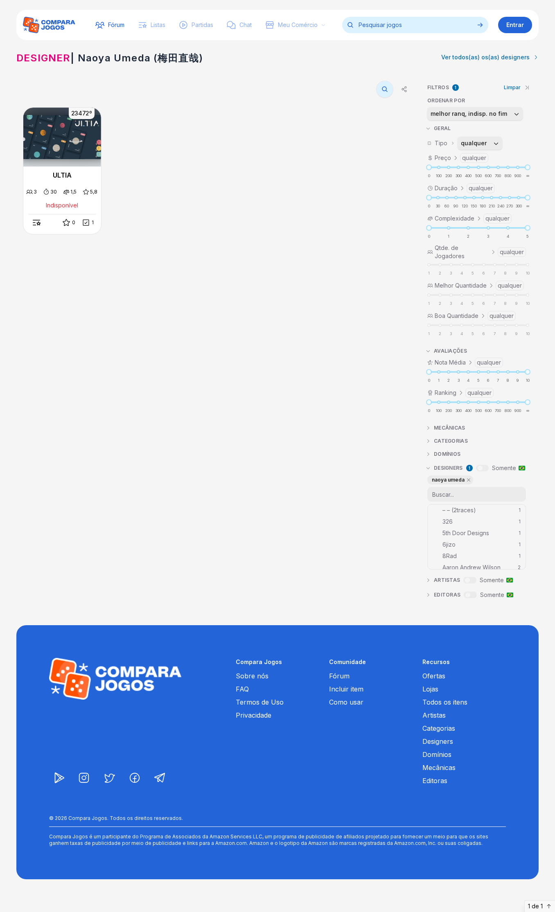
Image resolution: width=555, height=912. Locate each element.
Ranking (463, 392)
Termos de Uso (260, 702)
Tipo (461, 143)
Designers (437, 741)
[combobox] (475, 113)
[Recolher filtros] (527, 87)
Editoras (434, 781)
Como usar (346, 702)
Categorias (438, 728)
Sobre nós (252, 676)
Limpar (512, 87)
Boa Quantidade (474, 315)
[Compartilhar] (404, 89)
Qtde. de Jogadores (479, 251)
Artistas (434, 715)
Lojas (430, 689)
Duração (464, 188)
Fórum (339, 676)
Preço (460, 157)
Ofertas (433, 676)
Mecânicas (439, 767)
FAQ (242, 689)
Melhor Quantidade (478, 285)
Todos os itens (444, 702)
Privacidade (253, 715)
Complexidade (472, 218)
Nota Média (468, 362)
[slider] (429, 167)
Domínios (436, 754)
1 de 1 (535, 906)
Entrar (515, 24)
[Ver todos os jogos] (480, 25)
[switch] (482, 468)
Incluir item (346, 689)
